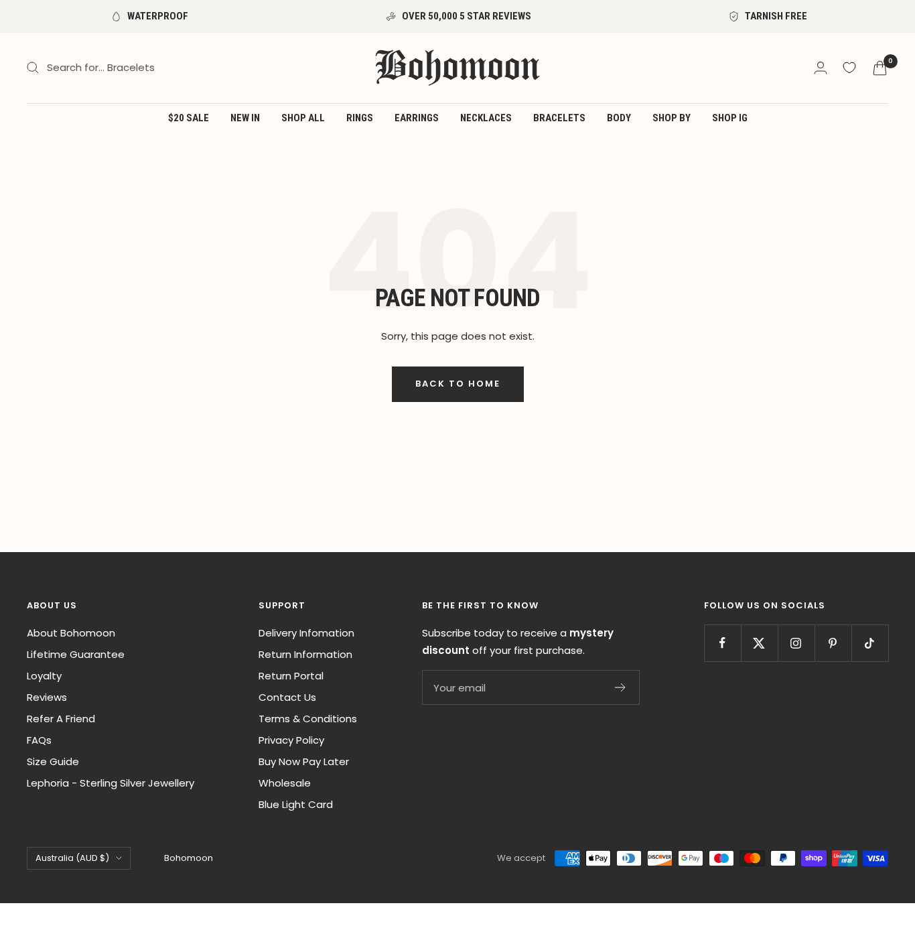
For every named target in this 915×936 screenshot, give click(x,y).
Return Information (305, 654)
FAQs (39, 740)
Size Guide (53, 761)
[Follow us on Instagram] (796, 642)
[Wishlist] (849, 68)
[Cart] (879, 68)
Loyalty (44, 676)
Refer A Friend (61, 719)
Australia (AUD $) (72, 858)
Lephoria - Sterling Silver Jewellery (110, 783)
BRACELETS (559, 118)
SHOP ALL (303, 118)
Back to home (457, 383)
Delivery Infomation (306, 633)
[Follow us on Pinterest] (833, 642)
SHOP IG (730, 118)
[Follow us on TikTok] (869, 642)
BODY (619, 118)
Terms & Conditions (308, 719)
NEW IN (245, 118)
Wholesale (285, 783)
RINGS (359, 118)
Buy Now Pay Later (304, 761)
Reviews (47, 697)
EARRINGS (417, 118)
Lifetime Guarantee (76, 654)
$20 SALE (188, 118)
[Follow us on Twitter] (759, 642)
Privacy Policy (291, 740)
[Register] (620, 687)
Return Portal (291, 676)
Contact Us (287, 697)
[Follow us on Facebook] (722, 642)
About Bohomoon (71, 633)
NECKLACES (486, 118)
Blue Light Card (296, 804)
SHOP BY (671, 118)
